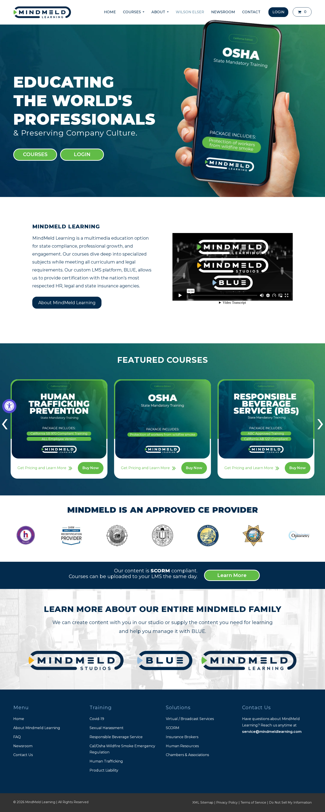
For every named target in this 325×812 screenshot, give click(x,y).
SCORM (172, 728)
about (158, 12)
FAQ (17, 737)
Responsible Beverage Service (116, 737)
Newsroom (22, 746)
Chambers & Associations (187, 755)
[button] (302, 12)
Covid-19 (97, 719)
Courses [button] (35, 154)
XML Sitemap (202, 802)
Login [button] (82, 154)
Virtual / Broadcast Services (190, 719)
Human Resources (182, 746)
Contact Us (23, 755)
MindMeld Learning (40, 802)
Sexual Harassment (107, 728)
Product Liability (104, 770)
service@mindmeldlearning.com (272, 732)
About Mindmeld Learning (36, 728)
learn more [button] (232, 575)
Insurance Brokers (182, 737)
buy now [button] (90, 468)
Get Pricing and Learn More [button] (41, 468)
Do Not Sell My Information (290, 802)
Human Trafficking (106, 761)
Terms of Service (253, 802)
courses (132, 12)
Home (110, 12)
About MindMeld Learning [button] (67, 302)
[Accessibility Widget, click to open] (9, 406)
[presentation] (5, 422)
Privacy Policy (227, 802)
